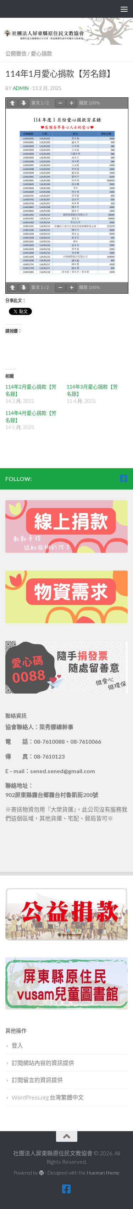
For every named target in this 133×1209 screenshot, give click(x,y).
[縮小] (60, 103)
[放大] (71, 103)
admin (21, 88)
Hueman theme (103, 1173)
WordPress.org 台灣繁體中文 (48, 1097)
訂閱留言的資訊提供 (37, 1079)
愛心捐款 (41, 53)
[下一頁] (23, 103)
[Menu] (124, 9)
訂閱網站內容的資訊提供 (43, 1062)
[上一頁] (12, 103)
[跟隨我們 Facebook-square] (123, 478)
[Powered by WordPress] (41, 1172)
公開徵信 (16, 53)
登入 (17, 1045)
